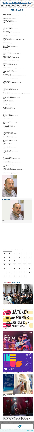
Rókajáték (7, 126)
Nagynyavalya (5, 101)
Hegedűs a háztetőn (17, 43)
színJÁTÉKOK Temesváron (7, 328)
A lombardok (9, 46)
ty (4, 272)
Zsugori (11, 61)
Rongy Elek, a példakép (6, 71)
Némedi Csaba (15, 46)
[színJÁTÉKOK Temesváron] (18, 318)
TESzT (15, 6)
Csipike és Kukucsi (9, 155)
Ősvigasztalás (8, 35)
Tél (8, 108)
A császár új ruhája (12, 119)
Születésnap (8, 165)
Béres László (14, 21)
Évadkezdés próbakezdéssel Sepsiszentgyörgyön (11, 305)
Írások (2, 6)
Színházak (13, 5)
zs (24, 276)
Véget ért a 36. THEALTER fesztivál (9, 394)
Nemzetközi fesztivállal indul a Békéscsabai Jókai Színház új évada (14, 372)
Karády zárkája (9, 50)
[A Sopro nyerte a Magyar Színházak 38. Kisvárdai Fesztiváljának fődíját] (18, 406)
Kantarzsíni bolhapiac (10, 97)
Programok (8, 5)
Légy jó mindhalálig (18, 68)
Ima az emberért (9, 115)
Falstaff (9, 140)
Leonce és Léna (9, 112)
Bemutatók (19, 5)
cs (24, 253)
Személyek (24, 5)
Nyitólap (3, 5)
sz (24, 269)
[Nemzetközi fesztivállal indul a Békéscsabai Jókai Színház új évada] (18, 362)
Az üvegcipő (8, 133)
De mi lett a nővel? (15, 39)
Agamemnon (8, 147)
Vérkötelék (12, 162)
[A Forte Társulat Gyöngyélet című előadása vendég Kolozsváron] (18, 341)
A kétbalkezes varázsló (9, 78)
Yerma (9, 122)
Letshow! (4, 86)
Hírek (29, 5)
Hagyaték (4, 129)
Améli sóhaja (8, 21)
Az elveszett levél (9, 89)
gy (24, 257)
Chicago (15, 25)
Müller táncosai (8, 151)
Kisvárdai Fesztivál (8, 6)
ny (9, 265)
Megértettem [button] (30, 430)
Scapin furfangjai (7, 137)
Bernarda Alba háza (11, 82)
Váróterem (12, 173)
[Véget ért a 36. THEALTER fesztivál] (18, 384)
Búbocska (13, 53)
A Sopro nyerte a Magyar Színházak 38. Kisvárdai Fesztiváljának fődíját (14, 417)
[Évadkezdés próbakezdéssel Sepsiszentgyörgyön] (18, 294)
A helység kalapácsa (9, 32)
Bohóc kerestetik (9, 28)
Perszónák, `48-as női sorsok (7, 104)
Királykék (14, 169)
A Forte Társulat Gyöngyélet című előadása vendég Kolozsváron (13, 351)
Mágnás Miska (17, 75)
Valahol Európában (26, 93)
